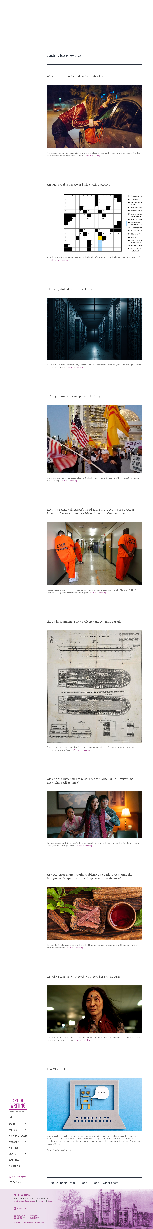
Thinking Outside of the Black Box (70, 289)
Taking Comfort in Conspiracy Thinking (73, 396)
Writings (13, 1147)
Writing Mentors (18, 1136)
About (12, 1124)
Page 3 (96, 1182)
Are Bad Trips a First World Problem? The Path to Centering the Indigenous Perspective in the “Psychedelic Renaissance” (89, 876)
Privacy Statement (39, 1222)
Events (12, 1153)
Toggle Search (11, 1117)
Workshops (14, 1165)
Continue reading (93, 156)
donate (50, 1201)
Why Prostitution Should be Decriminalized (76, 76)
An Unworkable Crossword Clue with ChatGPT (78, 184)
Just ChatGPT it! (58, 1069)
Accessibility (17, 1222)
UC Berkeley (15, 1183)
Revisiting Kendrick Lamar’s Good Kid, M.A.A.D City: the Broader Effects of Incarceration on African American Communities (90, 511)
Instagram (17, 1176)
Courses (13, 1130)
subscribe (41, 1201)
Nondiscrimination (28, 1222)
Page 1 (73, 1182)
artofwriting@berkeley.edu (24, 1201)
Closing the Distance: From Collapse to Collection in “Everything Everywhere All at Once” (90, 781)
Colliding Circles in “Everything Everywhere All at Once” (84, 977)
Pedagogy (14, 1142)
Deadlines (14, 1159)
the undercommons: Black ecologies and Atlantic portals (84, 621)
